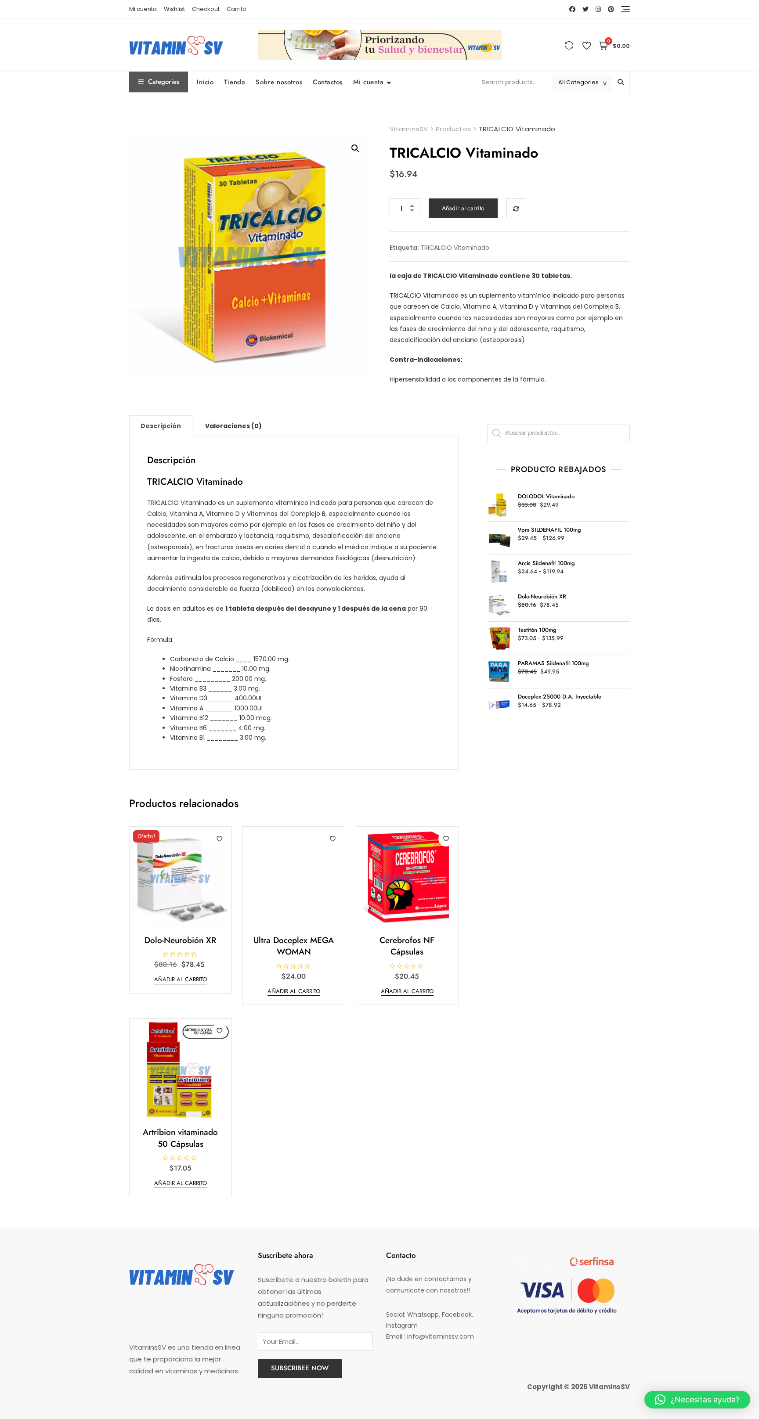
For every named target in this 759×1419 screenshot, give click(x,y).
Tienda (234, 82)
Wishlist (174, 9)
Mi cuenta (143, 9)
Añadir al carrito (463, 208)
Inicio (205, 82)
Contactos (328, 82)
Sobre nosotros (279, 82)
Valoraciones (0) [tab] (233, 425)
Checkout (206, 9)
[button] (355, 148)
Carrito (236, 9)
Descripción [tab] (161, 425)
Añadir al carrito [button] (180, 979)
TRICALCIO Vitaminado (454, 247)
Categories (163, 81)
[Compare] (516, 208)
